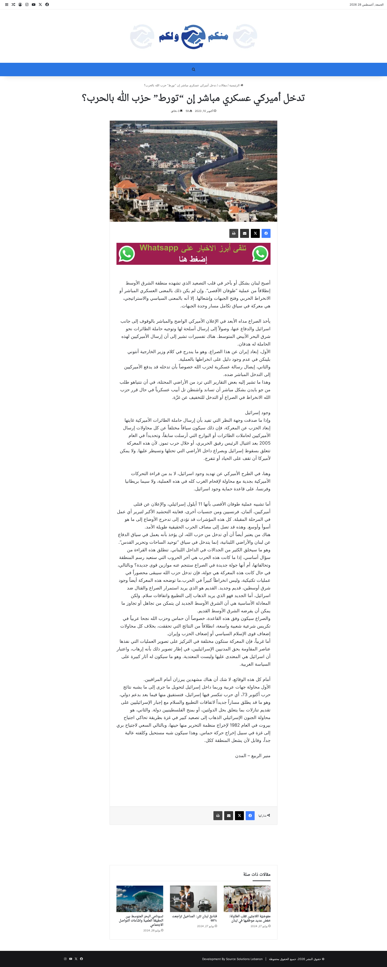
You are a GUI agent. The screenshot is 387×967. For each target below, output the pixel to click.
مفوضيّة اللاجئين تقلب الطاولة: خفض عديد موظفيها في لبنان (250, 918)
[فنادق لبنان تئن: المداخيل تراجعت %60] (193, 899)
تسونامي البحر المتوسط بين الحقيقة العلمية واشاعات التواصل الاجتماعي (141, 920)
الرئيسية (235, 85)
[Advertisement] (193, 779)
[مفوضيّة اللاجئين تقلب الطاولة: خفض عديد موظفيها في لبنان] (247, 899)
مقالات (223, 85)
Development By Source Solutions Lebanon (232, 959)
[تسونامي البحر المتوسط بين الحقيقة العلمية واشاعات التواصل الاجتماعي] (139, 899)
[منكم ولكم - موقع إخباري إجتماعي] (193, 36)
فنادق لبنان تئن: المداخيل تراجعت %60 (194, 918)
